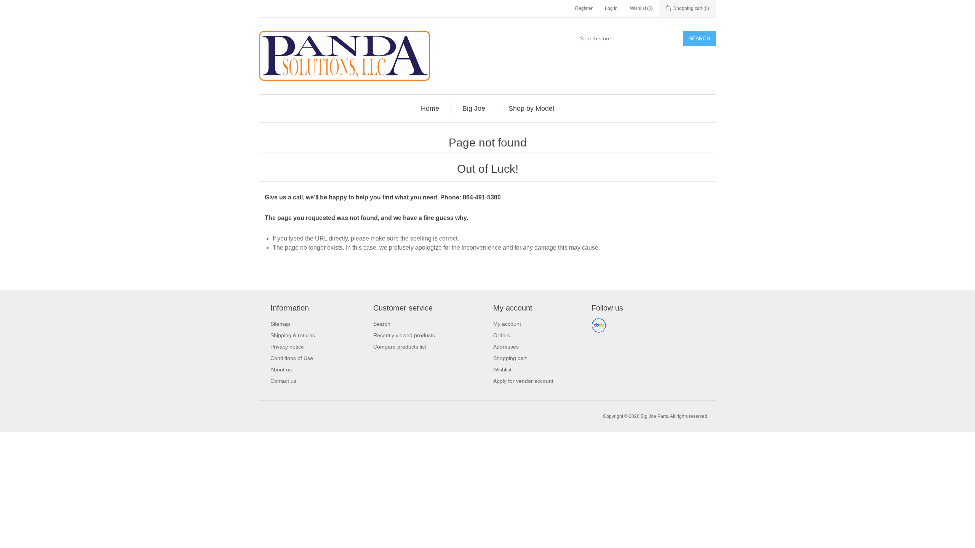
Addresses (506, 347)
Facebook (598, 325)
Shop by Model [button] (531, 108)
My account (507, 324)
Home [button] (430, 108)
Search (699, 38)
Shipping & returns (292, 335)
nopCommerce (305, 414)
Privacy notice (287, 347)
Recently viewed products (404, 335)
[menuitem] (430, 108)
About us (281, 369)
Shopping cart (510, 358)
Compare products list (399, 347)
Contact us (283, 381)
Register (584, 8)
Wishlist (502, 369)
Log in (611, 8)
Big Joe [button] (473, 108)
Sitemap (280, 324)
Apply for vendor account (523, 381)
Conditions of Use (291, 358)
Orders (501, 335)
